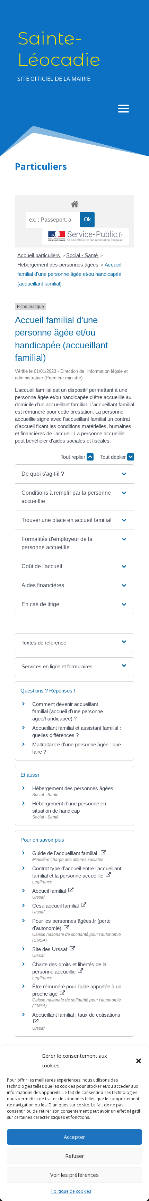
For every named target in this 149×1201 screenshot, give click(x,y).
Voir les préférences (74, 1174)
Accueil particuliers (39, 255)
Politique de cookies (71, 1191)
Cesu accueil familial (56, 906)
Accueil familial (49, 891)
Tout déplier (113, 457)
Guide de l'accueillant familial (66, 853)
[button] (138, 1060)
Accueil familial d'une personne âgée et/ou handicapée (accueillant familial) (69, 274)
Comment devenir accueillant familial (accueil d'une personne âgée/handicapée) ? (67, 711)
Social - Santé (82, 255)
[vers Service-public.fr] (85, 236)
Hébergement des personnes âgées (58, 265)
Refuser (74, 1155)
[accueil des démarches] (74, 203)
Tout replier (74, 457)
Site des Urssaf (50, 949)
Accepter (74, 1136)
